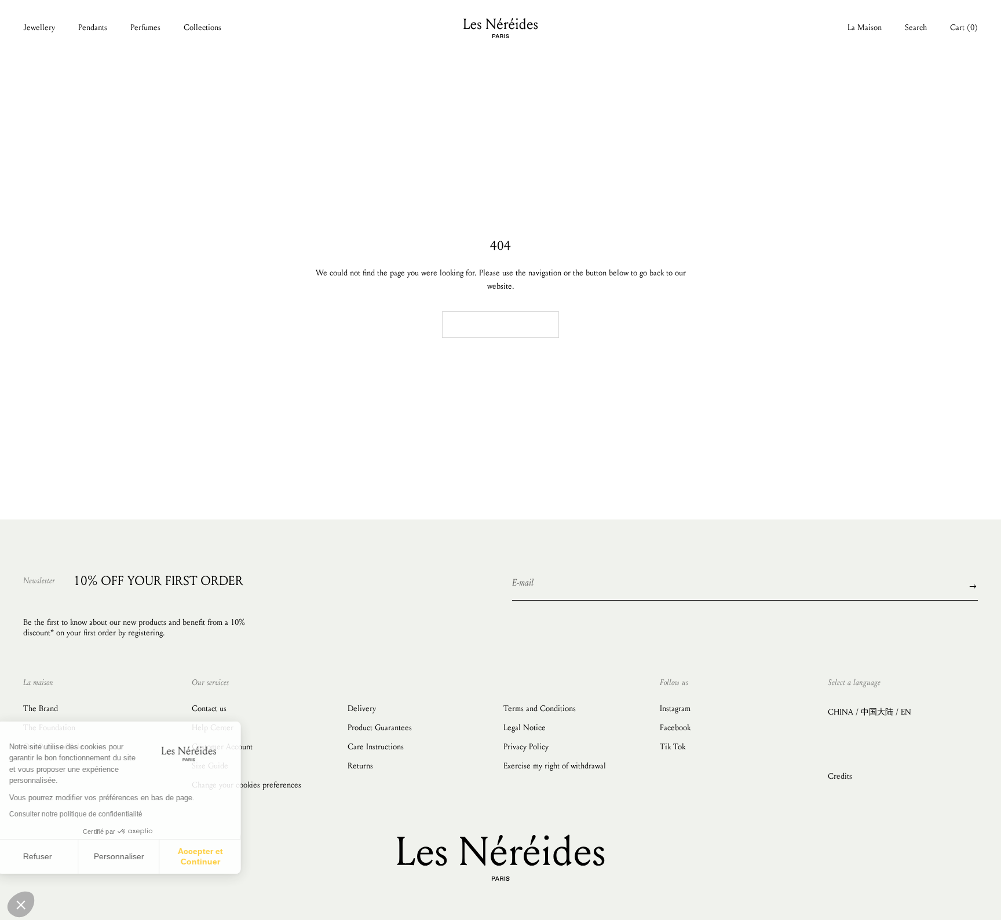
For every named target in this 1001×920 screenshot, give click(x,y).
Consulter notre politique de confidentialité (89, 814)
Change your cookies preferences (246, 785)
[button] (21, 904)
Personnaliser (133, 856)
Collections (202, 27)
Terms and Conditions (539, 708)
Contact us (209, 708)
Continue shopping (500, 325)
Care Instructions (376, 747)
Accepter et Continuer (214, 856)
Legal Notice (524, 728)
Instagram (675, 708)
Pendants (92, 27)
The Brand (40, 708)
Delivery (362, 708)
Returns (360, 766)
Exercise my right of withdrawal (554, 766)
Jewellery (39, 27)
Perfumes (145, 27)
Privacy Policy (526, 747)
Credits (840, 776)
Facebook (675, 728)
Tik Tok (672, 747)
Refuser (52, 856)
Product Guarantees (380, 728)
